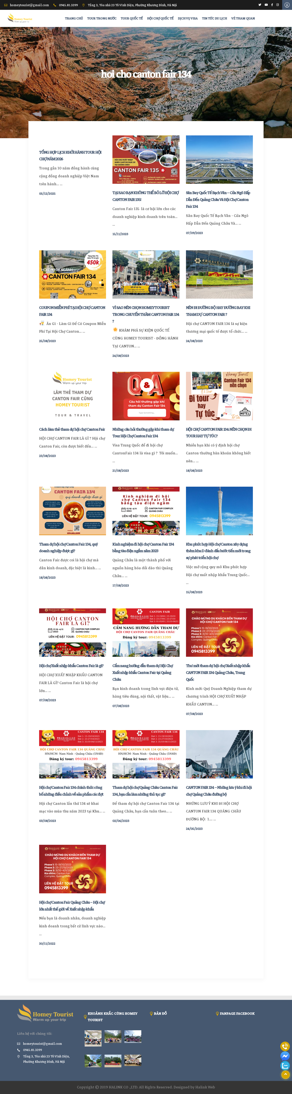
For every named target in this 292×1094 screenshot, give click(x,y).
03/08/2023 (47, 820)
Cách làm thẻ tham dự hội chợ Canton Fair (72, 429)
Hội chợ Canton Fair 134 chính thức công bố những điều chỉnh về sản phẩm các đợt (71, 791)
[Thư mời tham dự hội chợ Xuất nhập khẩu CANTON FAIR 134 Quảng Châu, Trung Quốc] (219, 632)
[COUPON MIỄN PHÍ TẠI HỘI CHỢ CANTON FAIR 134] (72, 274)
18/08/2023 (194, 470)
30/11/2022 (47, 943)
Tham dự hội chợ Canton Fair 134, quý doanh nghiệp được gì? (68, 547)
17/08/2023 (120, 585)
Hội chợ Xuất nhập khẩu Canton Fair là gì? (71, 666)
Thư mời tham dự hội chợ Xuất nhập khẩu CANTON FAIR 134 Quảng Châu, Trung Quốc (218, 673)
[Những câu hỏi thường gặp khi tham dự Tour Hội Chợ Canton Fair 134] (145, 396)
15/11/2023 (120, 234)
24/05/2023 (194, 828)
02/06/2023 (120, 820)
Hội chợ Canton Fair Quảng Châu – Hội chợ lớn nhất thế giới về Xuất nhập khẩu (72, 905)
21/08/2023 (120, 470)
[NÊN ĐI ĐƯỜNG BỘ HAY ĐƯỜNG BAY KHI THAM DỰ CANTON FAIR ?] (219, 274)
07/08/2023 (47, 700)
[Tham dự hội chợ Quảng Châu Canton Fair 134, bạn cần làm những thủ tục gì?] (145, 754)
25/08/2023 (47, 341)
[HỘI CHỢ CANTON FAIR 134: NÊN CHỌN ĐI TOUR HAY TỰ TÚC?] (219, 396)
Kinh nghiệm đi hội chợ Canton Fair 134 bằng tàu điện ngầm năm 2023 (143, 547)
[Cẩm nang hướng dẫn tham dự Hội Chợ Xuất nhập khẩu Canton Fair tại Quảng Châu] (145, 632)
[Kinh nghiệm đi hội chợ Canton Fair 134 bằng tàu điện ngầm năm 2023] (145, 511)
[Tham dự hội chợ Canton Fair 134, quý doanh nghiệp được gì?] (72, 511)
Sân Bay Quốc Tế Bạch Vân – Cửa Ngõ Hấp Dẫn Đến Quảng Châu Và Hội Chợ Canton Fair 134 (218, 200)
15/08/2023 (194, 592)
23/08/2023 (47, 455)
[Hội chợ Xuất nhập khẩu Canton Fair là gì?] (72, 632)
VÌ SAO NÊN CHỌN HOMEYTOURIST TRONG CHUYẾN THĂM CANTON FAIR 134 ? (145, 314)
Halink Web (205, 1087)
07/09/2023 (194, 233)
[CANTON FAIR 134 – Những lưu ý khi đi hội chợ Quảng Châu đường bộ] (219, 754)
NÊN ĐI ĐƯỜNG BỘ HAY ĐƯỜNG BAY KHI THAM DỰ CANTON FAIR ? (218, 311)
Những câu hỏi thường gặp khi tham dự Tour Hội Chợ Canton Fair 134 (143, 432)
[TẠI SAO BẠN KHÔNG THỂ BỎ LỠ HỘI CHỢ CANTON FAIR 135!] (145, 159)
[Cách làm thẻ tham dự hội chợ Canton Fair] (72, 396)
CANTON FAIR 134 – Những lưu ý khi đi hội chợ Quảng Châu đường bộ (219, 791)
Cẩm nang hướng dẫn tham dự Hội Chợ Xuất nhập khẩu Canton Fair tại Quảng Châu (142, 673)
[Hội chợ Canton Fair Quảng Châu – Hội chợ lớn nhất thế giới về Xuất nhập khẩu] (72, 869)
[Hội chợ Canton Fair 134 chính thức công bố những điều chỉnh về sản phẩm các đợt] (72, 754)
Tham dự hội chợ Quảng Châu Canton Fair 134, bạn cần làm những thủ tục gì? (145, 791)
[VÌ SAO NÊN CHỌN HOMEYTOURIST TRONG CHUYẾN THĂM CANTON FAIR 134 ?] (145, 274)
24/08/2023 (120, 355)
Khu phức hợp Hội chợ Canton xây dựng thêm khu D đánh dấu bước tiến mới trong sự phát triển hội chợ (218, 551)
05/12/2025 (47, 193)
